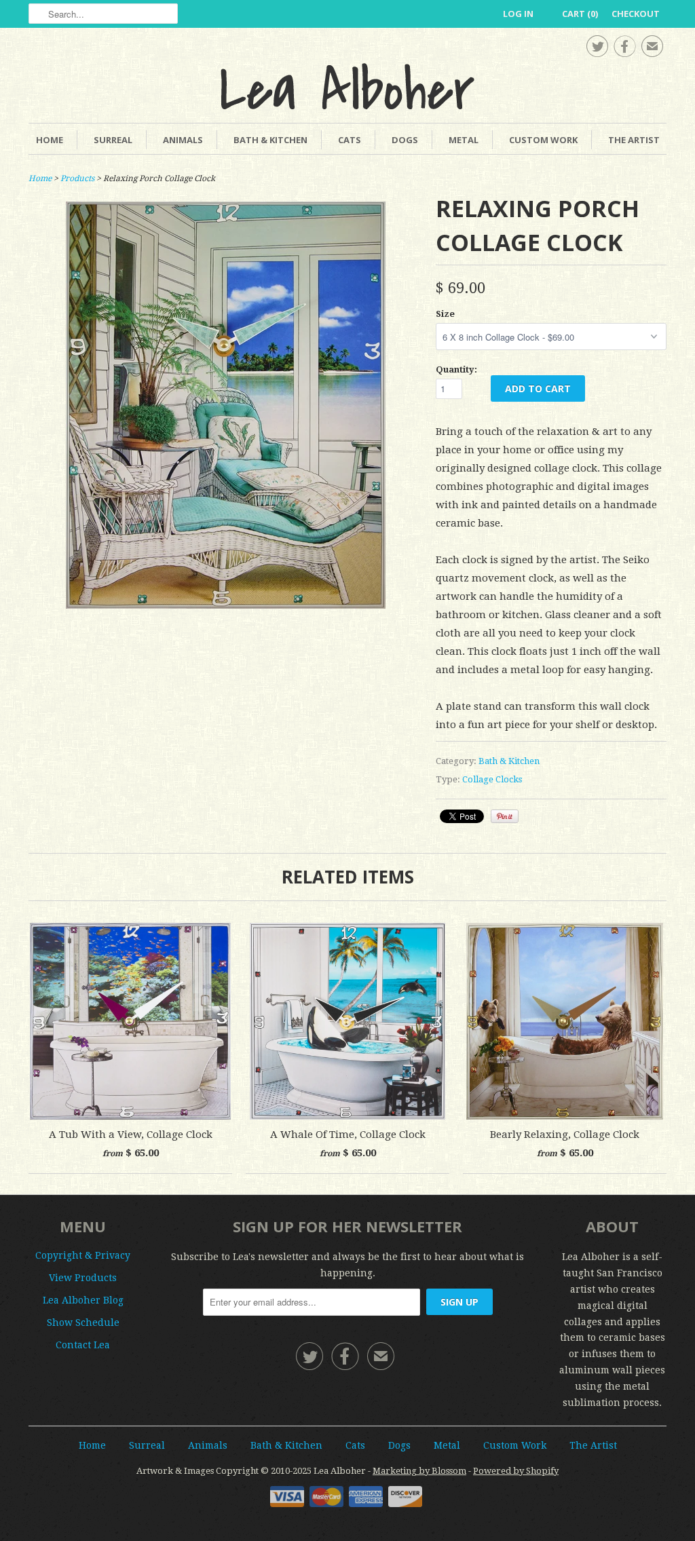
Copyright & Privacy (82, 1255)
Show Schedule (83, 1322)
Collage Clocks (492, 779)
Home (49, 140)
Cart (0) (580, 13)
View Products (83, 1277)
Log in (518, 13)
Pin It (505, 816)
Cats (349, 140)
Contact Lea (83, 1344)
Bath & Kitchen (270, 140)
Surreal (113, 140)
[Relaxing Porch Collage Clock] (226, 605)
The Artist (634, 140)
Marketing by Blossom (419, 1471)
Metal (463, 140)
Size (445, 314)
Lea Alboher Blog (83, 1300)
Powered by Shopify (516, 1471)
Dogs (405, 140)
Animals (183, 140)
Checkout (636, 13)
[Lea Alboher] (347, 86)
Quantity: (456, 369)
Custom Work (543, 140)
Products (77, 178)
